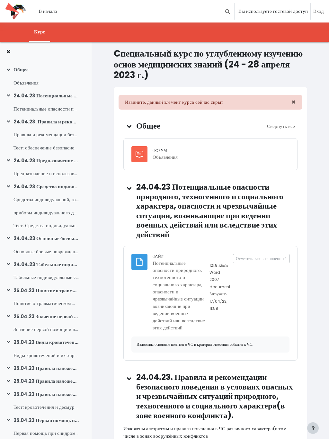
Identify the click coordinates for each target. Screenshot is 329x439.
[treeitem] (45, 76)
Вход (318, 11)
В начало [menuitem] (48, 11)
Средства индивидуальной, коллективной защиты (46, 199)
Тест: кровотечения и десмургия (46, 407)
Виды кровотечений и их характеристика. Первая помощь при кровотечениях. (46, 355)
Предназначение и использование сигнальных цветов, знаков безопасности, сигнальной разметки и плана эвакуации (46, 173)
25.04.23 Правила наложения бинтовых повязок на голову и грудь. (46, 368)
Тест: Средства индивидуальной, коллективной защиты (46, 225)
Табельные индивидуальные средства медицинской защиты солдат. (46, 277)
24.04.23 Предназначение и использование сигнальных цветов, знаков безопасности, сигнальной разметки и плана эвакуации (46, 160)
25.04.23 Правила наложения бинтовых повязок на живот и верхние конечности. (46, 381)
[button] (227, 11)
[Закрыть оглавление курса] (8, 52)
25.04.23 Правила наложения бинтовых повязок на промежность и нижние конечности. (46, 394)
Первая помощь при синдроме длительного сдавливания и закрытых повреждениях (46, 433)
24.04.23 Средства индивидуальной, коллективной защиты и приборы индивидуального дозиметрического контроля (46, 186)
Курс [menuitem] (39, 31)
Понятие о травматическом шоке (46, 303)
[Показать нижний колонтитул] (313, 428)
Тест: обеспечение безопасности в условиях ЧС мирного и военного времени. (46, 147)
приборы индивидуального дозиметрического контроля (46, 212)
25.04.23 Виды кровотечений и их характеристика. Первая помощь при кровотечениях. (46, 342)
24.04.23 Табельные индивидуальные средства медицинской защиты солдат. (46, 264)
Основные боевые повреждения (46, 251)
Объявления (26, 82)
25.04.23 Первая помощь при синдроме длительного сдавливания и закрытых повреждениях (46, 420)
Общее (21, 69)
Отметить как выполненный (261, 258)
